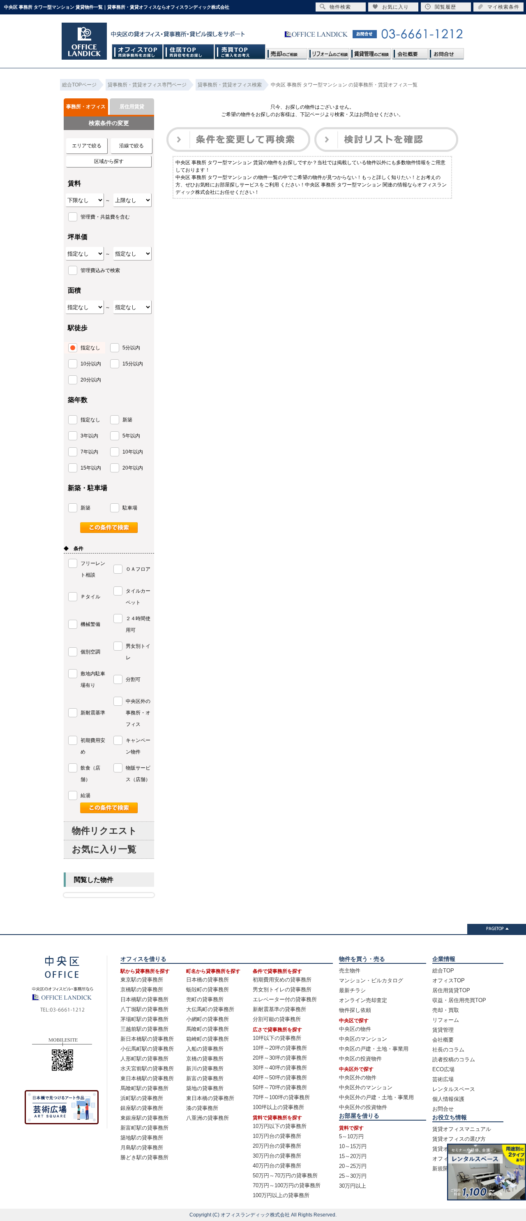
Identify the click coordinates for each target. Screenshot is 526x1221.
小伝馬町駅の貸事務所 (147, 1049)
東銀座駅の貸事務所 (144, 1118)
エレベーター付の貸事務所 (285, 999)
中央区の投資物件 (360, 1059)
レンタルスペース (453, 1089)
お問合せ (446, 51)
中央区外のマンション (365, 1087)
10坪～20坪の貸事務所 (280, 1048)
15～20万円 (353, 1156)
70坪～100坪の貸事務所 (281, 1097)
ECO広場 (443, 1069)
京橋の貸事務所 (205, 1059)
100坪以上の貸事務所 (278, 1107)
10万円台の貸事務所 (277, 1136)
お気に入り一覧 (104, 849)
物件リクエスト (104, 831)
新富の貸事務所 (205, 1078)
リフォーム (445, 1020)
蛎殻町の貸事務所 (207, 989)
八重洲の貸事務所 (207, 1118)
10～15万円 (353, 1146)
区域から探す (109, 161)
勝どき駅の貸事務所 (144, 1157)
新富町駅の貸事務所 (144, 1128)
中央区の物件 (355, 1029)
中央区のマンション (363, 1039)
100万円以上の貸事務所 (281, 1195)
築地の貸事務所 (205, 1088)
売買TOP (240, 51)
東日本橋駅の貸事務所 (147, 1078)
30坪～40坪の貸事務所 (280, 1068)
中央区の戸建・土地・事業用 (373, 1049)
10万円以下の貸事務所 (280, 1126)
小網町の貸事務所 (207, 1019)
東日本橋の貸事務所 (210, 1098)
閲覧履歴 (445, 7)
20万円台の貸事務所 (277, 1146)
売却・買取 (445, 1010)
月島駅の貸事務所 (141, 1147)
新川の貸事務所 (205, 1068)
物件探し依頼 (355, 1010)
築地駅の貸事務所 (141, 1138)
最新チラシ (352, 990)
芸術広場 (443, 1079)
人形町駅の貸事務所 (144, 1059)
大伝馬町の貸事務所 (210, 1009)
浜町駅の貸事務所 (141, 1098)
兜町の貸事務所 (205, 999)
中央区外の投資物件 (363, 1107)
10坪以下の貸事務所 (277, 1038)
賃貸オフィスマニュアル (461, 1129)
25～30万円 (353, 1176)
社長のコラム (448, 1050)
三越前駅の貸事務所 (144, 1029)
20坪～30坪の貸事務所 (280, 1058)
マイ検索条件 (503, 7)
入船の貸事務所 (205, 1049)
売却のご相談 (287, 51)
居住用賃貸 (132, 106)
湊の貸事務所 (202, 1108)
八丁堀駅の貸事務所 (144, 1009)
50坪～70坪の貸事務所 (280, 1087)
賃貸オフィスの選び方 (459, 1139)
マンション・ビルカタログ (371, 980)
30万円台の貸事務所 (277, 1156)
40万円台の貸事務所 (277, 1166)
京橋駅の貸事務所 (141, 989)
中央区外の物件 (357, 1077)
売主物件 (349, 970)
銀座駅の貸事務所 (141, 1108)
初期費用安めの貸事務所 (282, 980)
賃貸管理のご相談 (371, 51)
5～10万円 (351, 1136)
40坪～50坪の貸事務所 (280, 1077)
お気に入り (395, 7)
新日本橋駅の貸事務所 (147, 1039)
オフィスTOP (137, 51)
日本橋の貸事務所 (207, 980)
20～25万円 (353, 1166)
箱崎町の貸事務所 (207, 1039)
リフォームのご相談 (329, 51)
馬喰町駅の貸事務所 (144, 1088)
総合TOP (443, 970)
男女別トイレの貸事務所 (282, 989)
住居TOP (189, 51)
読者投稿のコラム (453, 1059)
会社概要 (410, 51)
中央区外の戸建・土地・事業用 (376, 1097)
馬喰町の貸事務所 (207, 1029)
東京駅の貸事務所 (141, 980)
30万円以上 (352, 1186)
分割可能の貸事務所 (277, 1019)
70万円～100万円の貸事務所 (287, 1185)
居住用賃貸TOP (451, 990)
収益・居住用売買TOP (459, 1000)
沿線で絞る (131, 146)
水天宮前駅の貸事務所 (147, 1068)
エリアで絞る (87, 146)
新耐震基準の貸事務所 (279, 1009)
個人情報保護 (448, 1099)
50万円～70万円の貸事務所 (285, 1175)
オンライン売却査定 (363, 1000)
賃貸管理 (443, 1030)
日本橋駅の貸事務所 (144, 999)
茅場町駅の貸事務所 (144, 1019)
